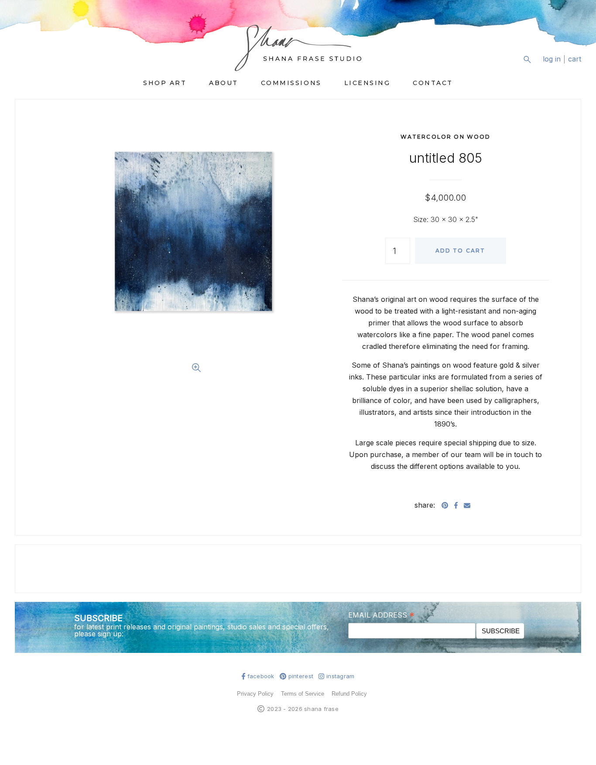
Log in (552, 59)
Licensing (367, 83)
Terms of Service (302, 693)
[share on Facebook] (456, 505)
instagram (340, 676)
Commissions (291, 83)
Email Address (381, 614)
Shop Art (164, 83)
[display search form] (527, 59)
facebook (260, 676)
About (223, 83)
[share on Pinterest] (445, 505)
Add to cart (460, 250)
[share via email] (467, 505)
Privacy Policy (255, 693)
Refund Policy (349, 693)
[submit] (575, 66)
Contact (433, 83)
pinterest (300, 676)
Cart (574, 59)
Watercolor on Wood (446, 136)
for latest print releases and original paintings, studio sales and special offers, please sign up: (201, 630)
